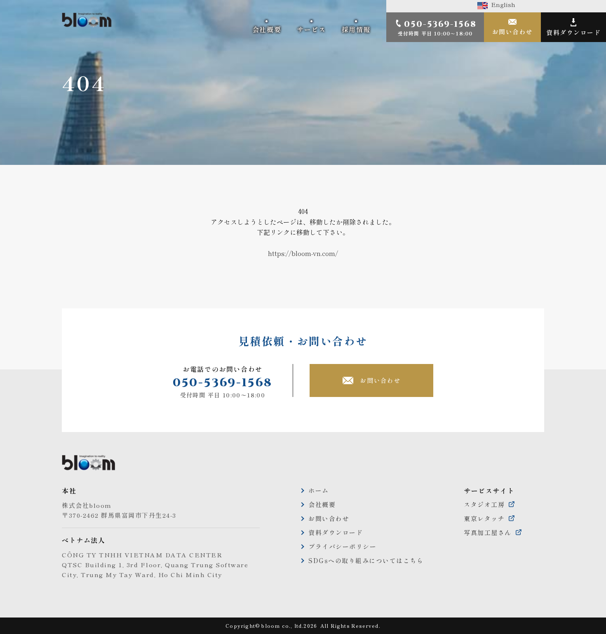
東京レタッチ (484, 518)
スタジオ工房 (484, 504)
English (501, 4)
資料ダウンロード (573, 32)
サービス (311, 29)
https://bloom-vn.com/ (303, 253)
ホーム (318, 490)
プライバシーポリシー (342, 546)
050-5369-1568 (222, 382)
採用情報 (356, 29)
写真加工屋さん (488, 532)
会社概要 (266, 29)
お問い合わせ (512, 31)
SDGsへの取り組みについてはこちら (365, 560)
